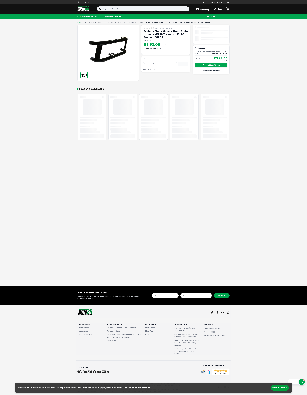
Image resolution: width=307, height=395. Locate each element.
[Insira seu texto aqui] (78, 2)
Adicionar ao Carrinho (211, 49)
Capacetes (123, 17)
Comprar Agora (212, 44)
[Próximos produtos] (229, 117)
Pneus (145, 17)
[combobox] (143, 8)
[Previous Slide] (199, 17)
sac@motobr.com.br (212, 328)
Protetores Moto (112, 22)
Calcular (183, 64)
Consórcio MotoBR (186, 17)
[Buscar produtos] (100, 9)
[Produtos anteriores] (78, 117)
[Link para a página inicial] (79, 22)
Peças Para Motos (106, 17)
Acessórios (90, 16)
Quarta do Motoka (163, 17)
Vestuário (135, 17)
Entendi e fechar (279, 388)
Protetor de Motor (129, 22)
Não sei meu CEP (149, 69)
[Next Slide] (235, 17)
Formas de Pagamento (152, 48)
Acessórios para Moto (93, 22)
